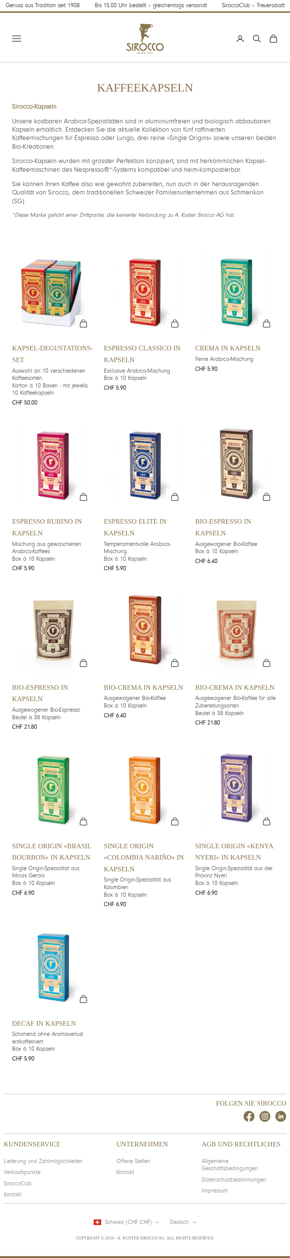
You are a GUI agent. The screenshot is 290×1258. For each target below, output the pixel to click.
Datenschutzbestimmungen (234, 1179)
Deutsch (179, 1222)
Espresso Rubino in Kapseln (47, 527)
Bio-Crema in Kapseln (143, 687)
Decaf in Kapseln (44, 1023)
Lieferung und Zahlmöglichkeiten (43, 1161)
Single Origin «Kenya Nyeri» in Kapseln (234, 851)
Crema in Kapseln (228, 348)
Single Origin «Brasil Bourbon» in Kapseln (51, 851)
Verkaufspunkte (22, 1172)
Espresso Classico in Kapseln (142, 354)
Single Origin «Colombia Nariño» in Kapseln (144, 857)
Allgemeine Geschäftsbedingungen (230, 1165)
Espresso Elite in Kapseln (135, 527)
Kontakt (13, 1194)
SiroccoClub (18, 1183)
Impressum (215, 1190)
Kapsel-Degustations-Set (52, 354)
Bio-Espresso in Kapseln (223, 527)
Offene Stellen (133, 1161)
